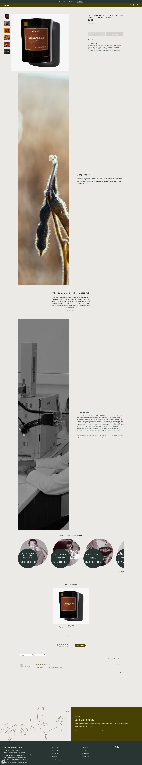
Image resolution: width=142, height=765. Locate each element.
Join (103, 730)
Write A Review (80, 645)
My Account (55, 754)
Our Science (85, 754)
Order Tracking (56, 760)
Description (91, 40)
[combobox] (26, 655)
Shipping (54, 757)
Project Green (86, 757)
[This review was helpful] (117, 672)
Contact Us (55, 750)
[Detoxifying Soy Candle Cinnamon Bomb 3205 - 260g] (7, 30)
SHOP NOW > (80, 1)
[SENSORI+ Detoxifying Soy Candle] (7, 16)
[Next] (121, 553)
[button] (32, 5)
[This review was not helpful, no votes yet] (120, 672)
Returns (54, 763)
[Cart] (137, 5)
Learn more (70, 310)
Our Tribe (84, 750)
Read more (91, 52)
